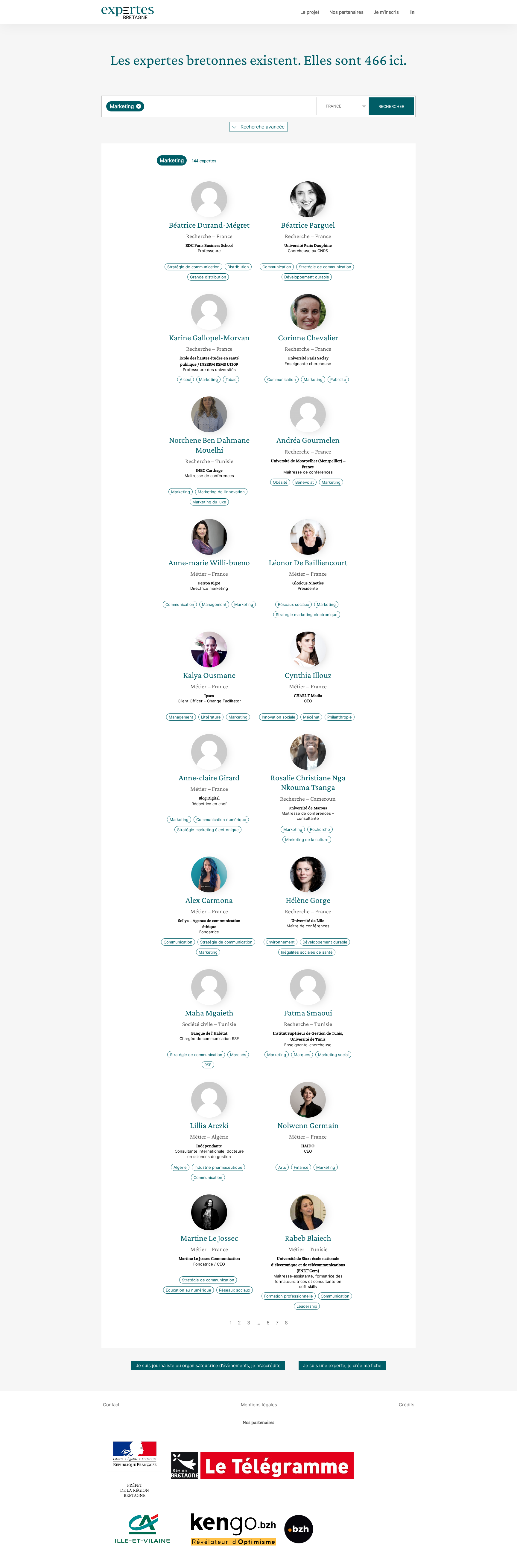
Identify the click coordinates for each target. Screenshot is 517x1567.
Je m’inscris (386, 12)
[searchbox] (206, 106)
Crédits (406, 1404)
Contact (111, 1404)
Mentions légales (259, 1404)
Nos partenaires (346, 12)
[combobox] (210, 106)
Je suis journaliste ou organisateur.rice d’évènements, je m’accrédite (208, 1365)
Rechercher (391, 106)
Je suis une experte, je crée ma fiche (342, 1365)
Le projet (309, 12)
